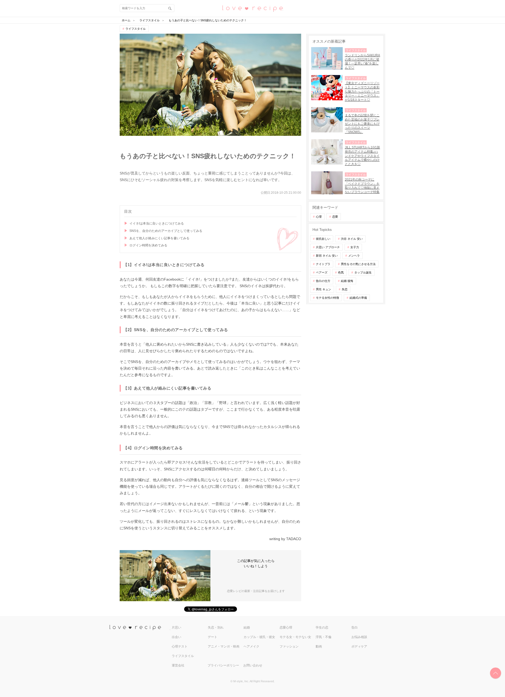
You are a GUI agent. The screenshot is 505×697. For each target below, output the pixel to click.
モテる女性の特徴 (327, 297)
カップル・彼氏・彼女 (259, 637)
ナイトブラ (323, 264)
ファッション (289, 646)
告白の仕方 (323, 280)
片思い (176, 627)
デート (212, 637)
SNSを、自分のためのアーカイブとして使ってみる (165, 231)
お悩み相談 (359, 637)
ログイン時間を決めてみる (148, 245)
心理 (319, 216)
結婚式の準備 (358, 297)
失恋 (344, 289)
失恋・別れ (216, 627)
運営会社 (178, 665)
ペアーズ (321, 272)
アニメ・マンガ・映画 (223, 646)
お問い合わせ (252, 665)
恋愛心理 (286, 627)
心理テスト (180, 646)
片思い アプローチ (328, 247)
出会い (176, 637)
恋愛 (335, 216)
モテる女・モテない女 (295, 637)
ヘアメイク (251, 646)
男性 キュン (323, 289)
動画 (319, 646)
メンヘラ (354, 255)
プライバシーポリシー (223, 665)
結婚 (247, 627)
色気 (341, 272)
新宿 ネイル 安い (327, 255)
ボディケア (359, 646)
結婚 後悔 (347, 280)
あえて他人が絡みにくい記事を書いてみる (159, 238)
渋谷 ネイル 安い (352, 238)
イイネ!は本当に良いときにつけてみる (156, 223)
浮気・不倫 (323, 637)
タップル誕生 (363, 272)
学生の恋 (322, 627)
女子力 (354, 247)
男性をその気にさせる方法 (358, 264)
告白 (354, 627)
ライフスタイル (135, 28)
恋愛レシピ (252, 8)
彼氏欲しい (323, 238)
